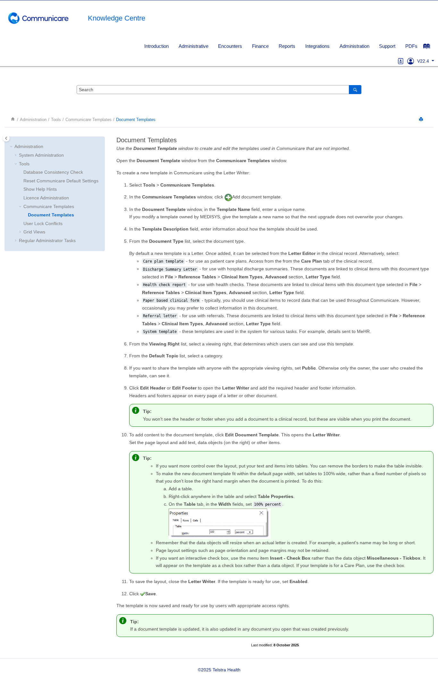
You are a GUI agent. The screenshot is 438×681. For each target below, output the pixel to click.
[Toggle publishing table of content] (6, 138)
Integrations (317, 46)
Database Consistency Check (53, 172)
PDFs (411, 46)
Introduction (156, 46)
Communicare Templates (88, 120)
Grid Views (34, 231)
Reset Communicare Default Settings (60, 180)
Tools (56, 120)
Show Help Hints (40, 189)
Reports (287, 46)
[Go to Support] (410, 61)
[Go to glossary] (400, 61)
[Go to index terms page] (430, 47)
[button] (11, 147)
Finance (260, 46)
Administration (354, 46)
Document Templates (136, 120)
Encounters (230, 46)
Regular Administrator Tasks (47, 240)
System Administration (41, 155)
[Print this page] (421, 119)
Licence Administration (46, 197)
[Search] (355, 89)
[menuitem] (156, 46)
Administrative (193, 46)
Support (387, 46)
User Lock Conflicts (43, 223)
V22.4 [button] (423, 61)
